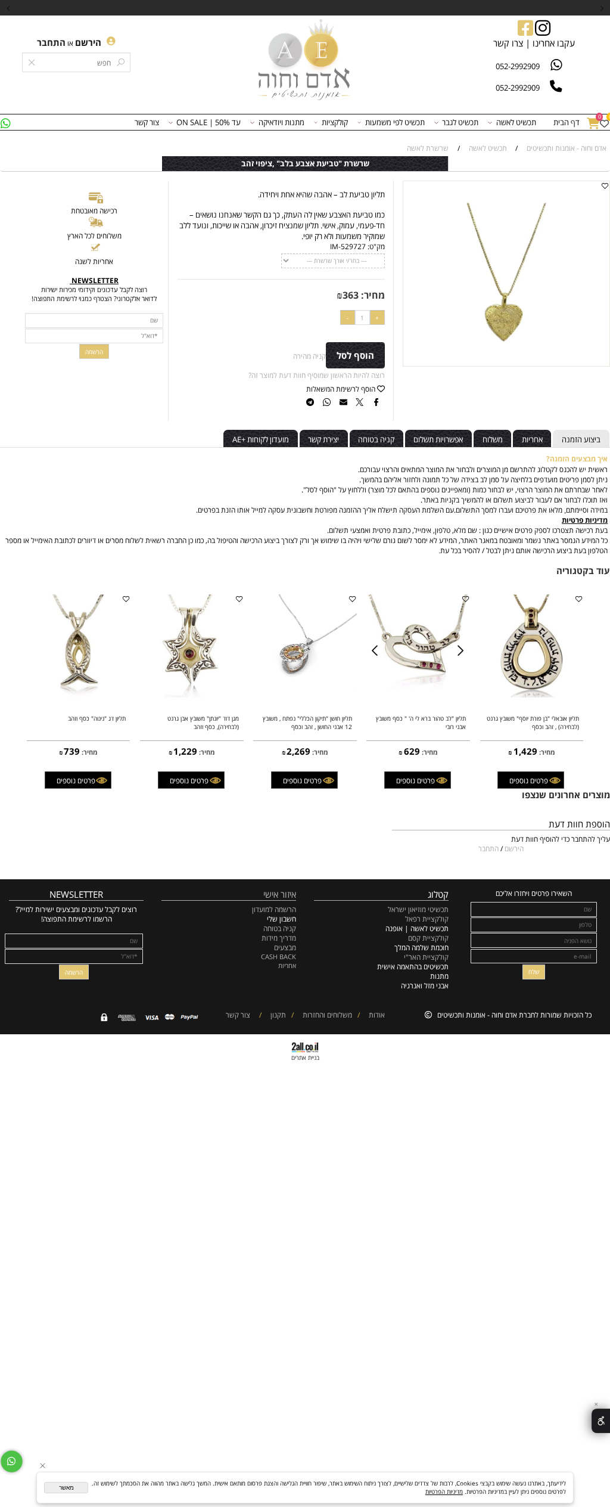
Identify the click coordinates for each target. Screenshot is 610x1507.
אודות (376, 1014)
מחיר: (372, 295)
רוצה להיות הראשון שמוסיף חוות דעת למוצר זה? (316, 375)
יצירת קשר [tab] (323, 439)
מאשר (66, 1487)
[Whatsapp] (5, 122)
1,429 (525, 751)
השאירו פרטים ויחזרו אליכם (534, 893)
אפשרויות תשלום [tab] (438, 439)
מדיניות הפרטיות (444, 1491)
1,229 (185, 751)
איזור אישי (279, 894)
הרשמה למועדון (274, 909)
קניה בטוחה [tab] (376, 439)
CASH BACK (278, 956)
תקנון (277, 1014)
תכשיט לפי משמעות (395, 122)
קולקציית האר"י (425, 957)
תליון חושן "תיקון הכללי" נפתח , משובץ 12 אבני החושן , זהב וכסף (307, 722)
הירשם (88, 42)
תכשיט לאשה (516, 122)
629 (412, 751)
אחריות (287, 965)
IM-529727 (348, 246)
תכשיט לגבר (460, 122)
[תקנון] (267, 1014)
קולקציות (335, 122)
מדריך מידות (279, 937)
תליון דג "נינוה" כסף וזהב (97, 718)
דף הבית (566, 122)
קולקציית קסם (428, 937)
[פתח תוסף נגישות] (601, 1420)
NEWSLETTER (76, 894)
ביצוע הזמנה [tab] (581, 439)
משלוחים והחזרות (326, 1014)
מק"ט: (376, 246)
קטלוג (438, 894)
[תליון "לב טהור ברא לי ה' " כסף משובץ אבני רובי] (419, 694)
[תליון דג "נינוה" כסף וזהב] (78, 694)
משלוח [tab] (493, 439)
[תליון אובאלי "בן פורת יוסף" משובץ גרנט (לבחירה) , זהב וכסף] (532, 694)
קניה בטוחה (279, 928)
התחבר (51, 42)
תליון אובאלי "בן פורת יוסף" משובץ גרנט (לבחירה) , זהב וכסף (533, 722)
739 (72, 751)
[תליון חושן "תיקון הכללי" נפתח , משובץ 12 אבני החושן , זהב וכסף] (305, 688)
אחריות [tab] (532, 439)
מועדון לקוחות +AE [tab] (260, 439)
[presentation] (9, 7)
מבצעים (285, 947)
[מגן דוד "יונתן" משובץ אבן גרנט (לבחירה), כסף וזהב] (192, 694)
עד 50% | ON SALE (208, 122)
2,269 (298, 751)
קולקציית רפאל (427, 918)
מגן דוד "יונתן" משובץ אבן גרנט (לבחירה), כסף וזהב (203, 722)
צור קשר (147, 122)
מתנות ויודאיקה (281, 122)
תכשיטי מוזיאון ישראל (418, 909)
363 (351, 295)
